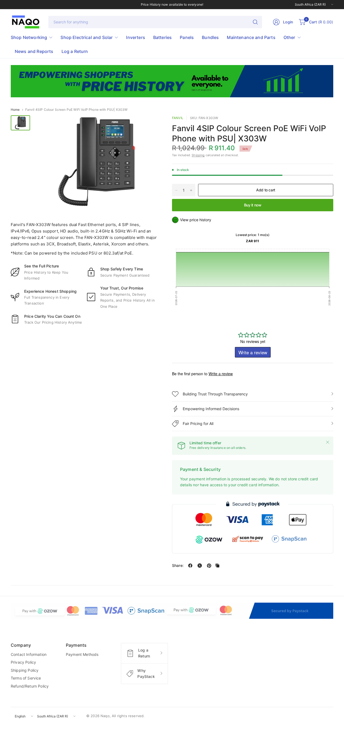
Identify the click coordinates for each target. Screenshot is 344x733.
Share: (178, 565)
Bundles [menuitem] (210, 37)
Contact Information (28, 654)
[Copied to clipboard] (217, 565)
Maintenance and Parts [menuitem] (251, 37)
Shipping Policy (24, 670)
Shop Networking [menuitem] (29, 37)
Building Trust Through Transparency (215, 394)
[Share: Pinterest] (209, 565)
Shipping (198, 155)
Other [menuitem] (289, 37)
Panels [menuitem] (187, 37)
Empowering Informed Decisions (211, 408)
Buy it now (252, 205)
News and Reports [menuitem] (34, 51)
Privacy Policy (23, 662)
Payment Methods (82, 654)
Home (15, 109)
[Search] (255, 22)
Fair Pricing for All (198, 423)
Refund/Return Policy (30, 686)
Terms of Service (26, 678)
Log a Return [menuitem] (75, 51)
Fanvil (177, 118)
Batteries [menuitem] (162, 37)
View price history (195, 219)
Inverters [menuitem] (135, 37)
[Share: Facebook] (190, 565)
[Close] (327, 442)
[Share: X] (199, 565)
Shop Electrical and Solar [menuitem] (86, 37)
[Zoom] (148, 125)
